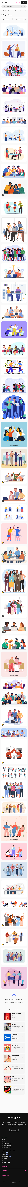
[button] (14, 1130)
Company (4, 1170)
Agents (5, 1152)
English (14, 1130)
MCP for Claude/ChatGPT (8, 1151)
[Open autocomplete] (3, 6)
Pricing (18, 2)
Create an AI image (7, 10)
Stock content (5, 1149)
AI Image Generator (6, 1143)
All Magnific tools (6, 1162)
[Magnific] (14, 1118)
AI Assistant (4, 1141)
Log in (24, 2)
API (2, 1160)
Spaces (3, 1139)
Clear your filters (17, 1003)
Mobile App (4, 1158)
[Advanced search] (25, 19)
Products (4, 1137)
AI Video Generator (6, 1145)
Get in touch (5, 1175)
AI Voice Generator (6, 1147)
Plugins (5, 1154)
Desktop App (6, 1156)
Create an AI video (19, 10)
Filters (19, 19)
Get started (5, 1166)
